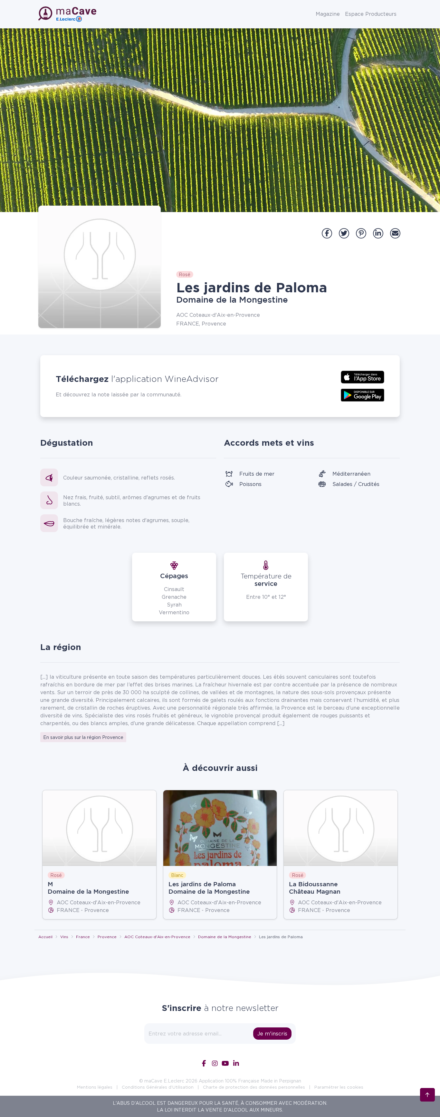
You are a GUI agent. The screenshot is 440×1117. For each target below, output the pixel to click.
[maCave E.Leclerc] (68, 14)
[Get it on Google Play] (362, 394)
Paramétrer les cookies (338, 1087)
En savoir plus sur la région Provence (83, 737)
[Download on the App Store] (362, 376)
